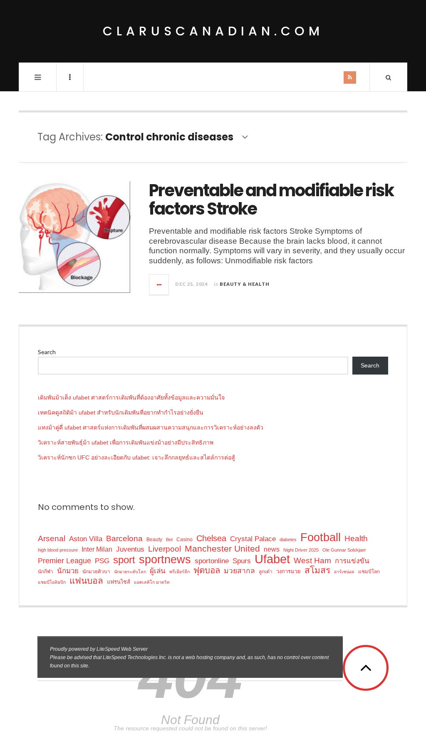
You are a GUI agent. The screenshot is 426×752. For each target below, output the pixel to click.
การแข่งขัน (352, 561)
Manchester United (222, 548)
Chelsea (211, 538)
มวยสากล (239, 571)
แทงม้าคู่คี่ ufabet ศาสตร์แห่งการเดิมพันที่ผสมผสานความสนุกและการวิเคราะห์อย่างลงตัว (150, 427)
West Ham (312, 560)
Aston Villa (85, 539)
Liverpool (164, 549)
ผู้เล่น (158, 571)
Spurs (242, 561)
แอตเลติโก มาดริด (152, 582)
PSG (102, 561)
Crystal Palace (253, 539)
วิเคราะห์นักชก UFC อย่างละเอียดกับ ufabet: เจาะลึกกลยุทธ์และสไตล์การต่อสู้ (136, 457)
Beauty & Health (245, 284)
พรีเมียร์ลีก (179, 571)
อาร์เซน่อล (344, 571)
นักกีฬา (45, 572)
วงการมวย (288, 571)
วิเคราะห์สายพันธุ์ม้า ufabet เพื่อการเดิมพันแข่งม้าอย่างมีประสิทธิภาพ (125, 442)
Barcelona (124, 538)
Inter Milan (97, 549)
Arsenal (51, 538)
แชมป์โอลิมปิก (52, 582)
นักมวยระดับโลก (130, 571)
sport (124, 559)
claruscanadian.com (213, 31)
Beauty (154, 539)
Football (320, 537)
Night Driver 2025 (301, 549)
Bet (169, 539)
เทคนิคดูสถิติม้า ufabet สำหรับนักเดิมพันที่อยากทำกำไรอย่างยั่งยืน (120, 412)
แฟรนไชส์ (118, 582)
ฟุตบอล (206, 570)
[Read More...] (159, 285)
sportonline (212, 561)
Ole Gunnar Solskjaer (344, 549)
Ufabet (272, 559)
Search (47, 351)
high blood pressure (58, 549)
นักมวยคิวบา (96, 572)
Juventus (130, 549)
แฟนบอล (86, 580)
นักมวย (68, 571)
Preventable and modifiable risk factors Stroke (271, 199)
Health (356, 538)
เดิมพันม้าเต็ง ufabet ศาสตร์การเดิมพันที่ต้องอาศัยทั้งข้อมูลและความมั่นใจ (131, 397)
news (272, 549)
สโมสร (317, 570)
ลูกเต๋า (265, 572)
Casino (184, 539)
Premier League (64, 561)
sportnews (165, 559)
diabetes (288, 539)
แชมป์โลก (369, 572)
